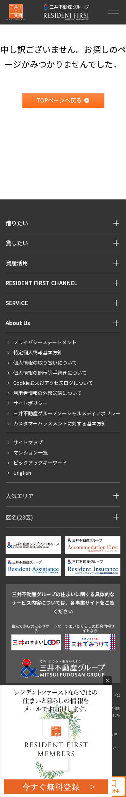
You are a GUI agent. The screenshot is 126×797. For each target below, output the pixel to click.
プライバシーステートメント (45, 342)
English (22, 472)
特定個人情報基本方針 (37, 352)
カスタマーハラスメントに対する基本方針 (59, 423)
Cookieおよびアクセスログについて (53, 382)
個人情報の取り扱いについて (45, 362)
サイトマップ (28, 442)
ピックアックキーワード (40, 462)
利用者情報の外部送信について (47, 392)
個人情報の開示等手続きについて (50, 372)
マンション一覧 (30, 452)
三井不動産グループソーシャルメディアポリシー (66, 413)
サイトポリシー (30, 403)
